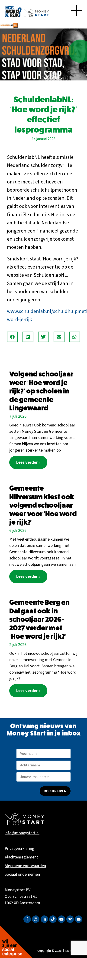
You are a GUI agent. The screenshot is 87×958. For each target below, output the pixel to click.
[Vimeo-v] (70, 919)
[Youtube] (61, 919)
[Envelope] (78, 919)
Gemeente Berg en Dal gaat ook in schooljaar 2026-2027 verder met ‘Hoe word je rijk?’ (39, 619)
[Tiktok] (53, 919)
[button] (12, 337)
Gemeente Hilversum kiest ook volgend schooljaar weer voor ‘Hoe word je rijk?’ (43, 505)
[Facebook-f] (27, 919)
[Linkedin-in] (44, 919)
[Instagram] (35, 919)
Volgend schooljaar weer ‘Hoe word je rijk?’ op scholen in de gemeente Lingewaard (41, 391)
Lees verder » (28, 462)
